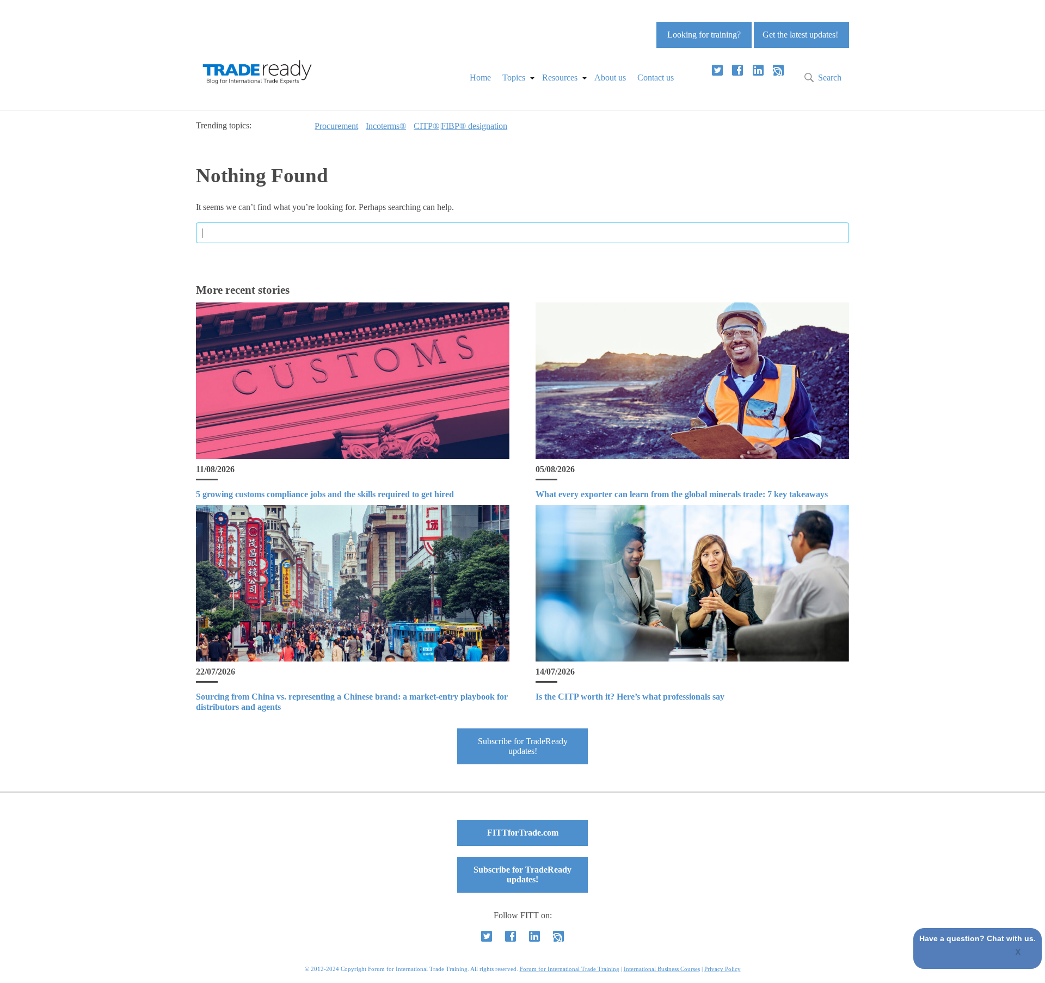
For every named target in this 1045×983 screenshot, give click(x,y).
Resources (559, 77)
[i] (778, 70)
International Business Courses (662, 969)
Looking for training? (704, 34)
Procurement (336, 126)
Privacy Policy (722, 969)
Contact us (655, 77)
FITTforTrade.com (522, 832)
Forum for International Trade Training (569, 969)
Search (829, 77)
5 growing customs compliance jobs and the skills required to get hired (325, 494)
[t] (717, 70)
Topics (513, 77)
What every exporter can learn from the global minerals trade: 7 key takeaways (682, 494)
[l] (758, 70)
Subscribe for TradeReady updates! (523, 746)
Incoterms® (386, 126)
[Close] (1018, 953)
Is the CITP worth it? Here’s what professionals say (630, 696)
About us (610, 77)
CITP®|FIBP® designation (460, 126)
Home (480, 77)
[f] (737, 70)
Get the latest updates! (800, 34)
